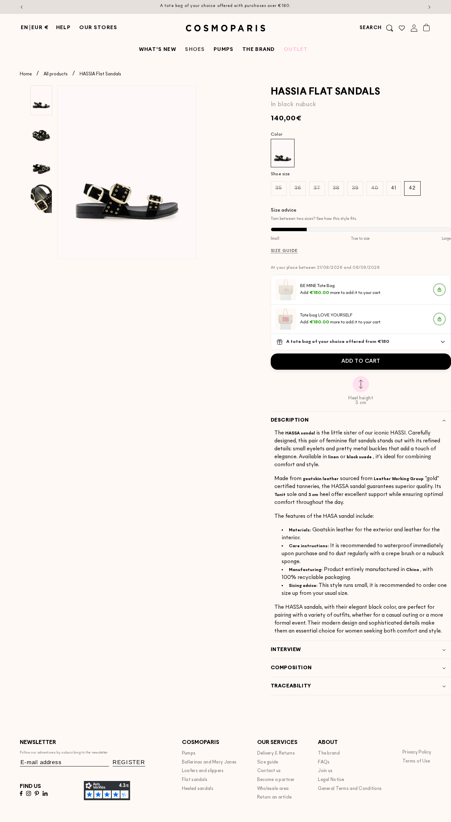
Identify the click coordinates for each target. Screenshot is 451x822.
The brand (329, 753)
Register (129, 762)
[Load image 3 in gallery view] (41, 165)
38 (338, 190)
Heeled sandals (197, 788)
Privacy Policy (416, 752)
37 (319, 190)
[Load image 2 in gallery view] (41, 132)
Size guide (267, 762)
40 (377, 190)
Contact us (269, 770)
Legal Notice (331, 779)
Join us (325, 770)
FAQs (324, 762)
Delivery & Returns (276, 753)
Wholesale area (273, 788)
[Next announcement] (429, 7)
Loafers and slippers (203, 770)
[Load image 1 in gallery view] (41, 100)
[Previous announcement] (22, 7)
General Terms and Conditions (350, 788)
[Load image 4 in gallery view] (41, 198)
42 (412, 188)
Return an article (274, 797)
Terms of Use (416, 761)
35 (281, 190)
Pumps (188, 753)
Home (26, 74)
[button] (376, 28)
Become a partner (276, 779)
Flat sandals (195, 779)
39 (357, 190)
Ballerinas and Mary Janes (209, 762)
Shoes (195, 49)
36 (300, 190)
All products (56, 74)
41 (393, 188)
